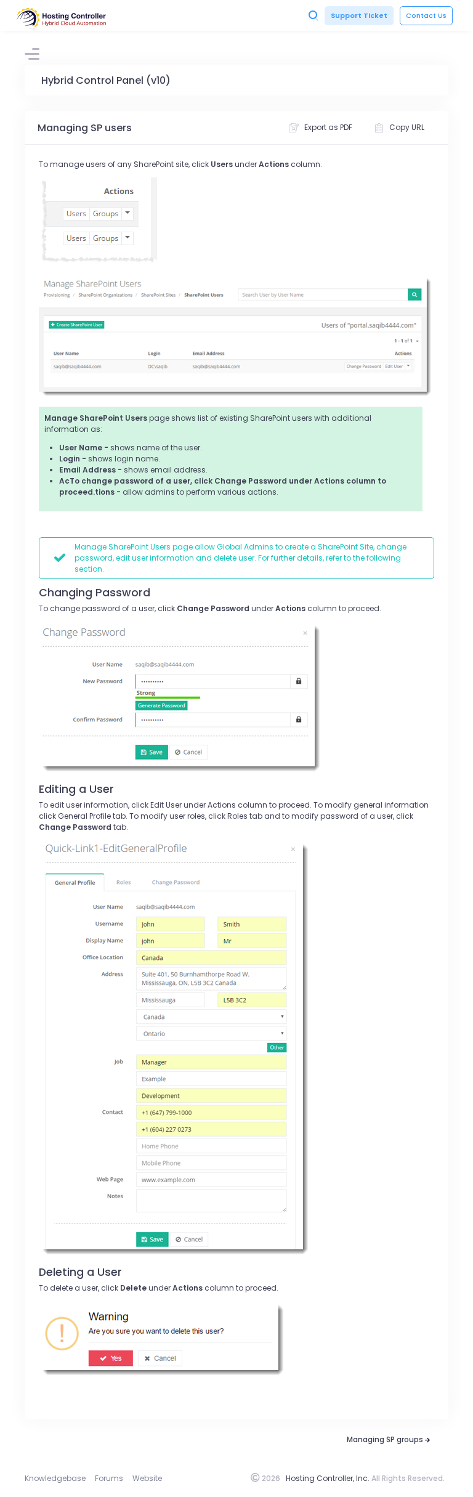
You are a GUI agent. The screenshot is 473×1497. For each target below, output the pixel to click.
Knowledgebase (55, 1478)
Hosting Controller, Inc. (328, 1478)
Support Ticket (359, 15)
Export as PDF (328, 127)
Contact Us (426, 15)
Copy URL (406, 127)
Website (147, 1478)
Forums (109, 1478)
